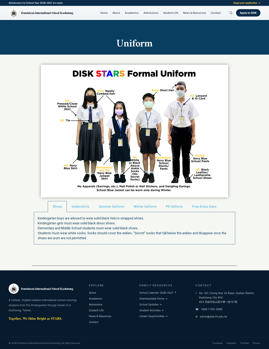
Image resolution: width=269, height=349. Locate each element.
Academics (132, 12)
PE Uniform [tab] (174, 206)
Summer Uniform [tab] (111, 206)
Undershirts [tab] (80, 206)
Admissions (150, 12)
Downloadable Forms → (153, 298)
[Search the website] (231, 12)
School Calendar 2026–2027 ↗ (157, 292)
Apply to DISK (248, 12)
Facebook (217, 343)
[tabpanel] (134, 228)
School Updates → (150, 304)
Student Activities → (151, 310)
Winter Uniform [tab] (145, 206)
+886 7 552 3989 (208, 309)
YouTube (244, 343)
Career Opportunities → (153, 316)
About (116, 12)
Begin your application (246, 2)
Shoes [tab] (57, 206)
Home (104, 12)
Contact (216, 12)
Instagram (231, 343)
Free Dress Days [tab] (204, 206)
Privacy (256, 343)
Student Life (170, 12)
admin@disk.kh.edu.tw (211, 316)
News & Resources (194, 12)
